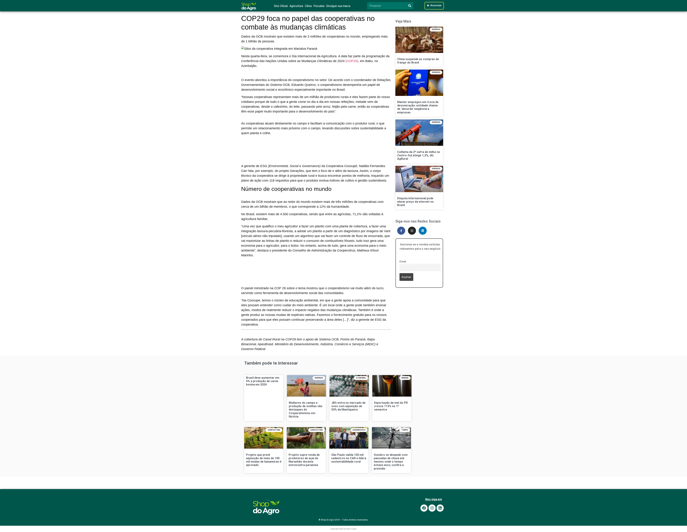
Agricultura (296, 6)
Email (402, 261)
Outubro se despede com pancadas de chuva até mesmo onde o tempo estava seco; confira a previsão (391, 461)
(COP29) (351, 61)
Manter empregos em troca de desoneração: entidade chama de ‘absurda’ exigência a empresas (417, 107)
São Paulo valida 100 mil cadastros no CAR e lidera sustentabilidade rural (348, 458)
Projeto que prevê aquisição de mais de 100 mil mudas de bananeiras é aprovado (263, 460)
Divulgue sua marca (338, 6)
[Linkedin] (423, 231)
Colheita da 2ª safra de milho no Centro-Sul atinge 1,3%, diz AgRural (418, 155)
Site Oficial (281, 6)
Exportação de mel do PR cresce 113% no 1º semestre (391, 406)
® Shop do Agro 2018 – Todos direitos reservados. (343, 520)
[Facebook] (424, 508)
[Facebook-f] (401, 231)
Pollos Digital (351, 529)
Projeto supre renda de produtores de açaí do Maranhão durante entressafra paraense (304, 460)
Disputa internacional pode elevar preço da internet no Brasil (415, 202)
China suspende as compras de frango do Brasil (418, 60)
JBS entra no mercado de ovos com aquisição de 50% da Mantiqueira (348, 406)
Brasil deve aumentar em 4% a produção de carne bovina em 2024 (262, 381)
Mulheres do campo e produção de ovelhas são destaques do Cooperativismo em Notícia (305, 409)
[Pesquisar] (409, 5)
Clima (308, 6)
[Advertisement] (316, 145)
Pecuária (318, 6)
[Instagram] (412, 231)
